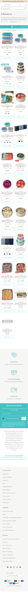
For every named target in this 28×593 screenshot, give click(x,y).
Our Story (5, 542)
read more (13, 21)
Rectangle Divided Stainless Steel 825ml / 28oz (7, 77)
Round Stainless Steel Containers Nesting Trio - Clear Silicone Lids (20, 77)
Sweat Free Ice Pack (7, 248)
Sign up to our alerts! (8, 554)
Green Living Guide (7, 527)
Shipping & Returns (7, 486)
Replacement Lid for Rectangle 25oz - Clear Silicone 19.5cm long (7, 165)
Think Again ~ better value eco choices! (12, 517)
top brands (13, 30)
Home (2, 30)
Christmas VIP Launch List (9, 530)
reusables (7, 30)
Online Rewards (7, 489)
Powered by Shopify (17, 585)
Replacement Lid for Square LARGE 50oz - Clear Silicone (7, 303)
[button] (2, 5)
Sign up (23, 418)
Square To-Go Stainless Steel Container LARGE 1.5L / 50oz (7, 136)
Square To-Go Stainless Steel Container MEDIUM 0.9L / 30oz (7, 106)
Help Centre (6, 474)
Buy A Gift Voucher (7, 477)
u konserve (20, 30)
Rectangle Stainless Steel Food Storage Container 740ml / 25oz (7, 47)
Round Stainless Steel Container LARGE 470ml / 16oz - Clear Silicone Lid (20, 221)
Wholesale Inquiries (7, 561)
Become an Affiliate (7, 551)
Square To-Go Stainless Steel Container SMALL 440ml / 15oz (21, 47)
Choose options (7, 57)
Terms (13, 426)
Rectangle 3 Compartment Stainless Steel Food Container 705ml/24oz (20, 304)
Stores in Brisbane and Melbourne (11, 539)
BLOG (4, 514)
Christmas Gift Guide (8, 511)
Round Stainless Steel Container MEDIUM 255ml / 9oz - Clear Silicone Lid (20, 106)
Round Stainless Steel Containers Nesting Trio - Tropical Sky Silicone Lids (20, 249)
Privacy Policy (10, 426)
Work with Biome (7, 548)
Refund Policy (6, 502)
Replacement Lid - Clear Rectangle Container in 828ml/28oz (7, 330)
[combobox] (4, 418)
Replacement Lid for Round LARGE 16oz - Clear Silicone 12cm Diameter (7, 221)
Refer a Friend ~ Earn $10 (9, 493)
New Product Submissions (9, 558)
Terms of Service (7, 499)
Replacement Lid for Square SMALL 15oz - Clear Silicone (20, 277)
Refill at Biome (6, 524)
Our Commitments (7, 545)
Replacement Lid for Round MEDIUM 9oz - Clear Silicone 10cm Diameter (21, 193)
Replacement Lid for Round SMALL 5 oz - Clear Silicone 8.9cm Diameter (7, 193)
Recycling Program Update (9, 520)
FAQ (4, 483)
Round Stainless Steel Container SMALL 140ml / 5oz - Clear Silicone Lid (21, 165)
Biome (11, 585)
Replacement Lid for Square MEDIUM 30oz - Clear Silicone (7, 277)
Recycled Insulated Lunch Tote (20, 135)
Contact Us (5, 480)
